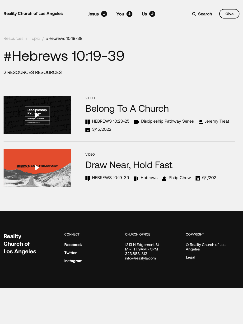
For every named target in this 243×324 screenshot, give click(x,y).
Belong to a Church (127, 108)
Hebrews (149, 177)
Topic (35, 38)
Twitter (70, 252)
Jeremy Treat (217, 121)
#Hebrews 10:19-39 (64, 38)
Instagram (73, 260)
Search (205, 13)
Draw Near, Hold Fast (129, 164)
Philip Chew (180, 177)
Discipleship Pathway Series (167, 121)
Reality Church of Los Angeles (33, 13)
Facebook (73, 244)
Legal (190, 257)
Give (229, 13)
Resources (13, 38)
